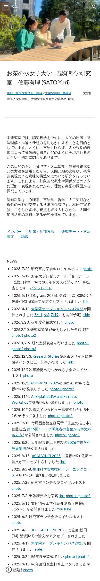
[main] (50, 85)
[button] (6, 6)
